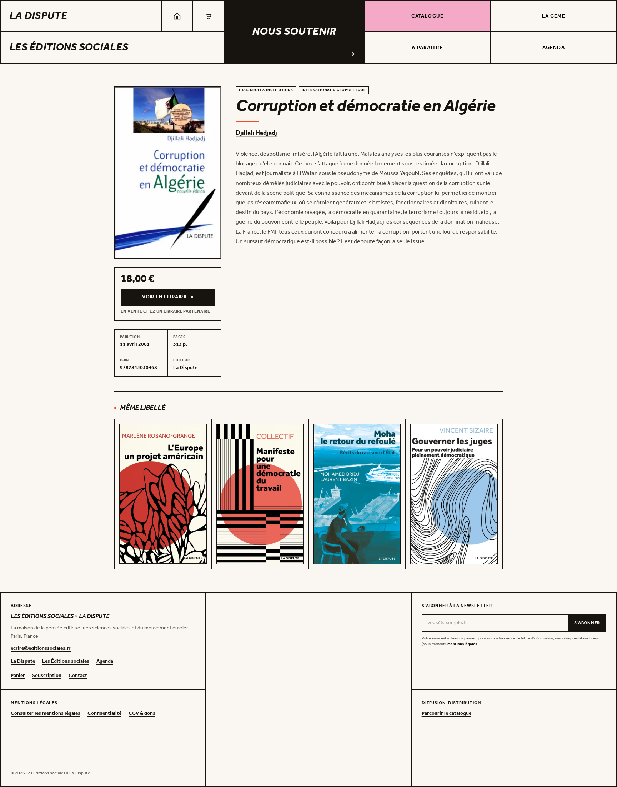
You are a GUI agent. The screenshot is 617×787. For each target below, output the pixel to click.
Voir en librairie (178, 298)
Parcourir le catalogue (446, 713)
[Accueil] (177, 16)
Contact (78, 675)
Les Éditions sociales (68, 47)
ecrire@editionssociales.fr (41, 648)
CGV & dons (142, 713)
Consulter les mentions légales (45, 713)
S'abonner (587, 623)
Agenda (553, 48)
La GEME (553, 16)
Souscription (46, 675)
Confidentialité (104, 713)
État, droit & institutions (266, 90)
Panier (18, 675)
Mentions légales (462, 644)
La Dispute (38, 16)
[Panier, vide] (208, 16)
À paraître (427, 48)
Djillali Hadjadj (256, 133)
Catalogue (427, 16)
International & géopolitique (334, 90)
